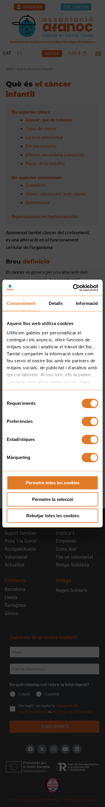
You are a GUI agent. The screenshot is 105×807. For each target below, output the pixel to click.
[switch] (90, 421)
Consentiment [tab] (21, 303)
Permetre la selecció (52, 499)
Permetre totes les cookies (53, 482)
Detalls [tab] (56, 303)
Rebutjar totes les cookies (52, 515)
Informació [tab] (87, 303)
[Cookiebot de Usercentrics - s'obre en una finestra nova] (74, 288)
